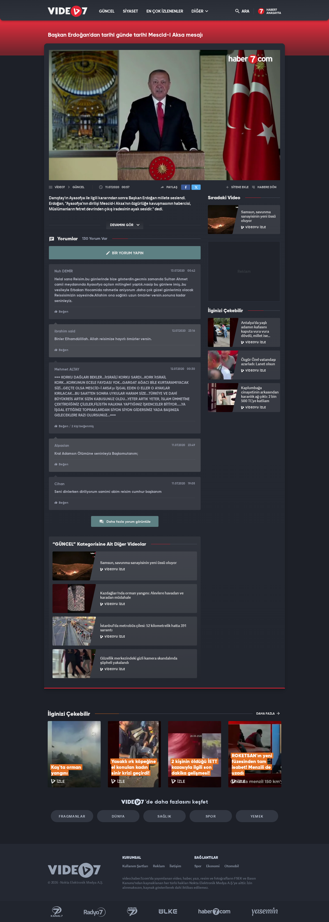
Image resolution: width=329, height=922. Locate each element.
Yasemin (265, 911)
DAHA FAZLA (266, 713)
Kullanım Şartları (135, 866)
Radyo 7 (95, 911)
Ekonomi (213, 866)
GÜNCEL (106, 11)
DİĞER (197, 11)
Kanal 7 (57, 911)
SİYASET (130, 11)
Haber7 (214, 911)
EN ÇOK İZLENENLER (164, 11)
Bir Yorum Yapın (127, 253)
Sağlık (164, 816)
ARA (245, 11)
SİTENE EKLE (239, 187)
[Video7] (67, 11)
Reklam (159, 866)
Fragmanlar (72, 816)
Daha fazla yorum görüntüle (128, 521)
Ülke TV (168, 911)
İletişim (175, 866)
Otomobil (231, 866)
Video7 (60, 187)
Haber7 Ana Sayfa (269, 11)
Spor (211, 816)
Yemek (257, 816)
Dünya (118, 816)
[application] (164, 115)
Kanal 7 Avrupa (132, 911)
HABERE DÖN (266, 187)
